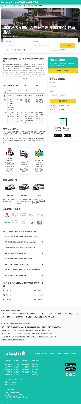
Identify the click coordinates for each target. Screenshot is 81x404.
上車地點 (8, 41)
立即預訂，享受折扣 (63, 71)
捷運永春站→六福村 (47, 314)
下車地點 (35, 41)
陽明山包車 (8, 369)
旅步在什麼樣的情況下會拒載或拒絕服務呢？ (17, 264)
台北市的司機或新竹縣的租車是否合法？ (16, 253)
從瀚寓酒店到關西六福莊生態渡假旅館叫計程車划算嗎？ (20, 247)
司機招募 (66, 353)
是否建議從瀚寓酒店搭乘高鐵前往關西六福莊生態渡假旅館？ (22, 236)
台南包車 (16, 374)
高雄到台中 (35, 372)
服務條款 (13, 384)
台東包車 (16, 372)
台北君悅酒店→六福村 (60, 314)
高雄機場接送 (26, 372)
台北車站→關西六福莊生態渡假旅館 (30, 327)
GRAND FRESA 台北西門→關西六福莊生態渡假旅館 (15, 336)
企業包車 (51, 353)
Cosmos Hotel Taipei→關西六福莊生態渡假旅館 (43, 336)
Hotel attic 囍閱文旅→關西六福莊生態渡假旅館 (37, 330)
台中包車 (16, 369)
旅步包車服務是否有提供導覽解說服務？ (16, 275)
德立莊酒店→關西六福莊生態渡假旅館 (42, 333)
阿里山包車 (8, 364)
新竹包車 (20, 6)
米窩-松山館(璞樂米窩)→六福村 (46, 317)
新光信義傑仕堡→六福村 (33, 314)
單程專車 (44, 353)
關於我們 (73, 353)
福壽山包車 (8, 374)
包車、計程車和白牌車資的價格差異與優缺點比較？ (19, 259)
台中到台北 (35, 367)
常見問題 (58, 353)
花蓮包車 (16, 367)
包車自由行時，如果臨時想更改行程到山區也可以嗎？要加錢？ (22, 270)
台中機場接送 (26, 369)
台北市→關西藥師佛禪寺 (18, 317)
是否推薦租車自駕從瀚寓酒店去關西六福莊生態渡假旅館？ (21, 242)
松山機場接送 (26, 367)
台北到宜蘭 (35, 369)
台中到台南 (35, 374)
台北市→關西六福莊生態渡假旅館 (11, 327)
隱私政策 (7, 384)
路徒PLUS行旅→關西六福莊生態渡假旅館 (13, 330)
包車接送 (7, 6)
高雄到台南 (35, 364)
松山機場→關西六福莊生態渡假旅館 (51, 327)
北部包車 (13, 6)
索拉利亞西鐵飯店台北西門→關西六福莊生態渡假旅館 (16, 333)
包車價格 (37, 353)
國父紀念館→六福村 (31, 317)
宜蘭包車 (16, 364)
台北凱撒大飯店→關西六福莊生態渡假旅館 (13, 339)
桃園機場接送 (26, 364)
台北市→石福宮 (6, 317)
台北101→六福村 (6, 314)
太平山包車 (8, 367)
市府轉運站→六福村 (72, 314)
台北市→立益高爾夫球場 (19, 314)
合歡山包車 (8, 372)
